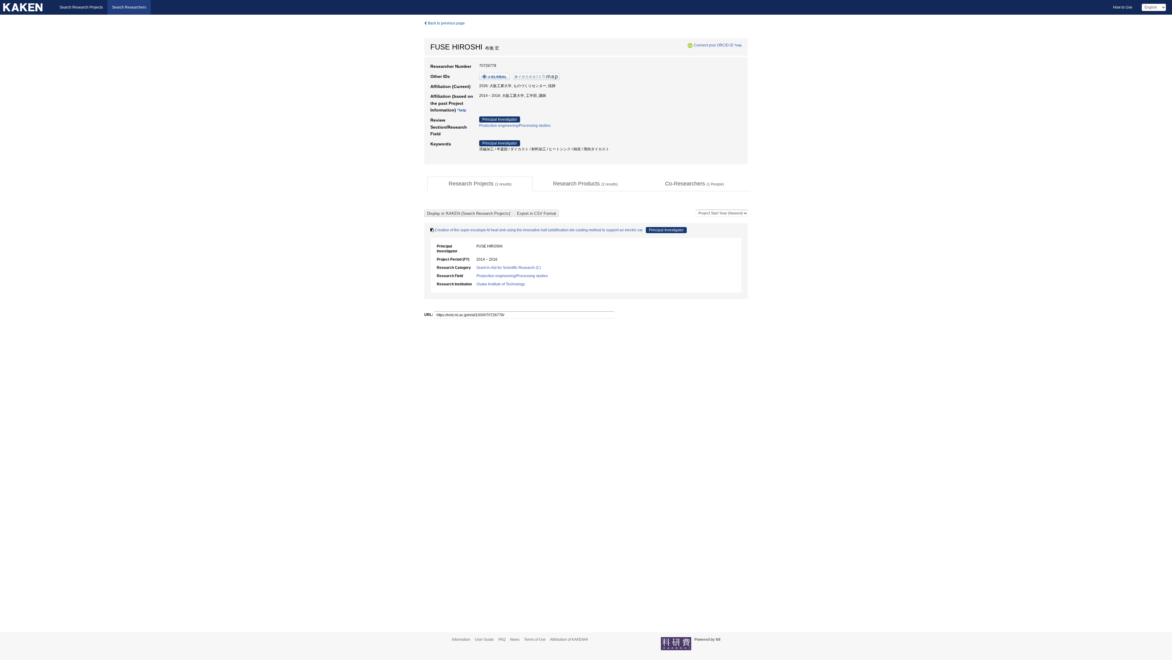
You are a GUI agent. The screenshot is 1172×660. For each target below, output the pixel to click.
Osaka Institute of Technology (500, 284)
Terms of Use (535, 639)
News (514, 639)
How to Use (1122, 7)
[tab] (480, 184)
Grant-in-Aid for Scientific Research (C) (508, 268)
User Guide (484, 639)
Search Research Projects (81, 7)
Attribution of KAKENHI (569, 639)
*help (738, 45)
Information (461, 639)
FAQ (501, 639)
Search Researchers (129, 7)
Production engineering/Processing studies (515, 125)
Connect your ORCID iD (713, 45)
